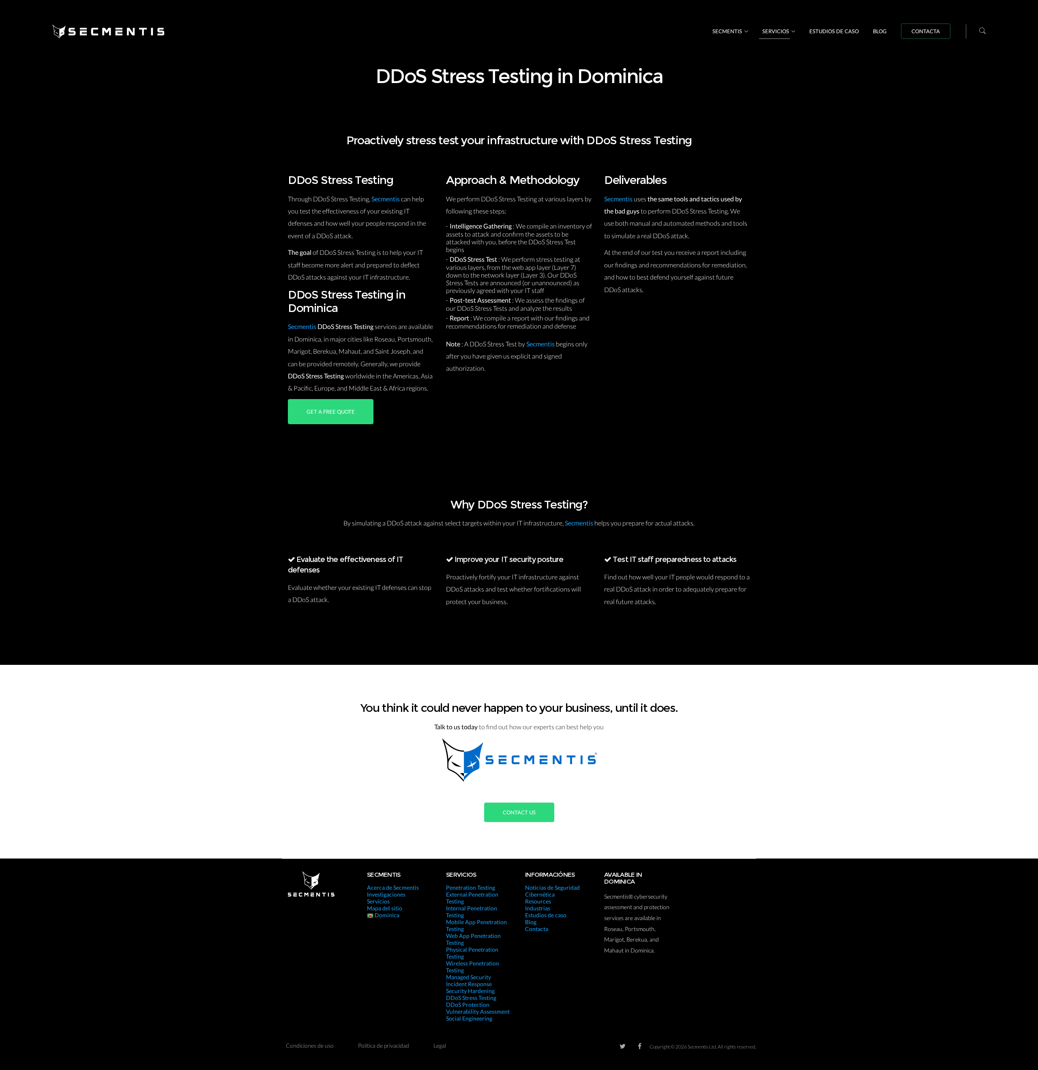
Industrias (537, 908)
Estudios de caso (834, 31)
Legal (439, 1045)
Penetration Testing (470, 887)
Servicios (775, 31)
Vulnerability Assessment (478, 1011)
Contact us (519, 812)
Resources (538, 901)
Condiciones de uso (310, 1045)
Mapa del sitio (384, 908)
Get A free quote (331, 411)
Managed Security (468, 977)
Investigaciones (386, 894)
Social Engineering (469, 1018)
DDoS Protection (467, 1004)
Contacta (925, 31)
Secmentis (727, 31)
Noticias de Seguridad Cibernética (552, 891)
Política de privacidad (383, 1045)
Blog (880, 31)
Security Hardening (470, 990)
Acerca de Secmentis (393, 887)
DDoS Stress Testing (471, 997)
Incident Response (469, 983)
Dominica (386, 915)
